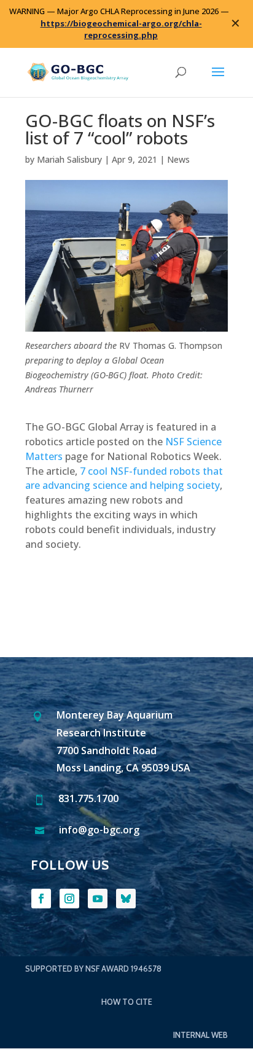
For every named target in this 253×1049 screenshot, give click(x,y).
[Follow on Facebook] (41, 898)
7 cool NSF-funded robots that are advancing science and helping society (124, 478)
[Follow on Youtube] (97, 898)
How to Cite (126, 1002)
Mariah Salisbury (69, 159)
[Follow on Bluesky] (126, 898)
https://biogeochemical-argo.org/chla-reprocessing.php (121, 29)
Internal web (200, 1035)
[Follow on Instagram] (69, 898)
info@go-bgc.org (99, 829)
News (178, 159)
